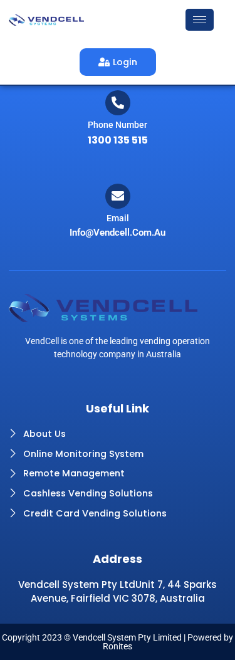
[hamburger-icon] (199, 20)
